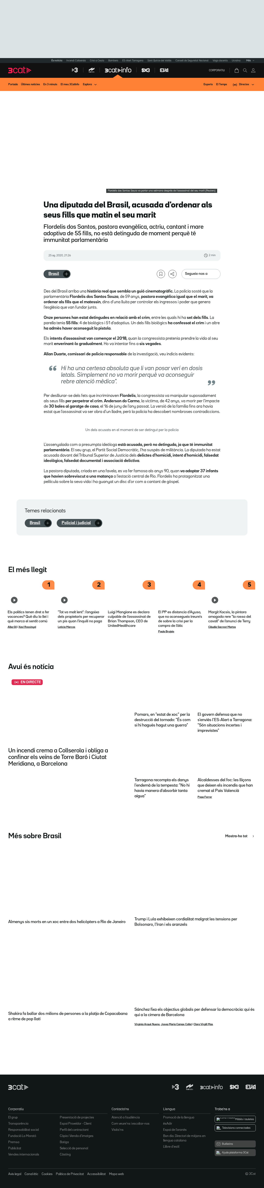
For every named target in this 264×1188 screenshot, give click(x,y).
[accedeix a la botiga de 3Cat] (237, 70)
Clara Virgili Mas (203, 1024)
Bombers (113, 60)
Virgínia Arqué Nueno (147, 1024)
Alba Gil (12, 627)
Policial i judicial (76, 523)
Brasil (53, 274)
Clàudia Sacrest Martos (222, 627)
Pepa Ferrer (205, 797)
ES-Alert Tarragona (132, 60)
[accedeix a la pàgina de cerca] (245, 70)
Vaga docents (220, 60)
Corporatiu (217, 70)
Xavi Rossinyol (27, 627)
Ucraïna (236, 60)
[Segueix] (66, 274)
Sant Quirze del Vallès (159, 60)
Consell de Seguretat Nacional (192, 60)
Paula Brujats (166, 631)
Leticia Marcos (66, 627)
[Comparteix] (172, 274)
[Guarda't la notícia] (161, 274)
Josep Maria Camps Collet (176, 1024)
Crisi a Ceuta (97, 60)
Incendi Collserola (76, 60)
